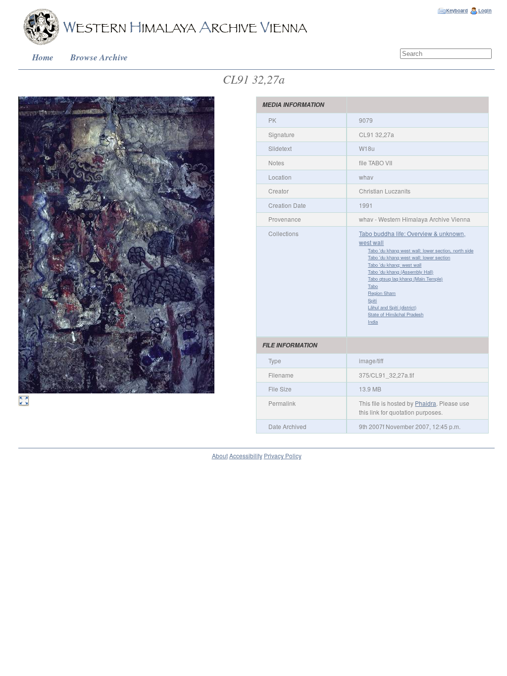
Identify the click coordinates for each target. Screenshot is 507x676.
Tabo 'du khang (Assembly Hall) (400, 271)
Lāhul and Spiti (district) (392, 307)
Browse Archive (99, 57)
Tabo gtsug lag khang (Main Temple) (405, 278)
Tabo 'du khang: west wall (394, 264)
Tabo (373, 286)
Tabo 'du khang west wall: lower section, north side (420, 250)
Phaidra (425, 403)
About (220, 455)
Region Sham (382, 293)
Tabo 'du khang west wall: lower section (409, 257)
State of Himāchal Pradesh (395, 314)
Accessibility (245, 455)
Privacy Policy (283, 455)
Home (42, 57)
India (373, 321)
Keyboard (457, 10)
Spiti (372, 300)
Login (485, 10)
